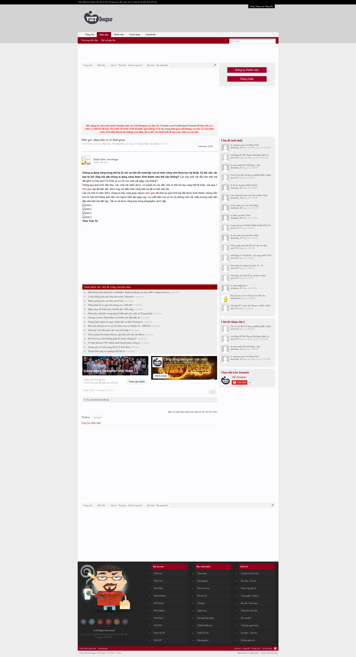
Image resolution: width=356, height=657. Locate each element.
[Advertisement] (178, 52)
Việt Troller (159, 603)
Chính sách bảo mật (269, 653)
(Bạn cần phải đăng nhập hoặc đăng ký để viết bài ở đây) (192, 412)
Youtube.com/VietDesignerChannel (178, 125)
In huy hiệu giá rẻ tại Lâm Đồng (244, 205)
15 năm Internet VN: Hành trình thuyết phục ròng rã (114, 342)
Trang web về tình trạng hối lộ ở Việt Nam (109, 347)
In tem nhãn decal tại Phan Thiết (244, 235)
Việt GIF (157, 640)
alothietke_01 (236, 188)
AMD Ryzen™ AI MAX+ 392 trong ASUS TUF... (251, 255)
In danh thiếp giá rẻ (238, 285)
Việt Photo (158, 618)
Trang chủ (89, 34)
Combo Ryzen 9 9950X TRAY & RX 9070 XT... (251, 225)
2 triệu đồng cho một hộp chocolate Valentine (111, 296)
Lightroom (202, 610)
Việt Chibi (158, 588)
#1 (212, 392)
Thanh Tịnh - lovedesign (148, 144)
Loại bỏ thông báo (214, 125)
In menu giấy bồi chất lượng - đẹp (245, 165)
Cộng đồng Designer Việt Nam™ (100, 653)
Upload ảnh (150, 34)
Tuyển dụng (134, 34)
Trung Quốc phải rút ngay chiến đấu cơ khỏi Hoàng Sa (115, 321)
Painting (201, 603)
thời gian (87, 189)
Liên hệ (237, 648)
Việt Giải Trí (159, 633)
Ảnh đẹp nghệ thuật (249, 625)
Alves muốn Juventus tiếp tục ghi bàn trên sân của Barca (116, 334)
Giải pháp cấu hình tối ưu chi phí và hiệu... (248, 275)
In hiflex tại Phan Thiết (240, 215)
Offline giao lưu (248, 640)
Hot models (246, 618)
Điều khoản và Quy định (248, 653)
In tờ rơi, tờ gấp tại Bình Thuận (243, 185)
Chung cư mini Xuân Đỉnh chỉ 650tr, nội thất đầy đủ (114, 317)
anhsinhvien (235, 298)
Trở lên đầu (267, 648)
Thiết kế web (203, 633)
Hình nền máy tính (249, 610)
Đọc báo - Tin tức (248, 581)
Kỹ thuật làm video (205, 618)
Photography (203, 640)
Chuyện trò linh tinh (249, 573)
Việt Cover (158, 581)
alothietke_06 (236, 208)
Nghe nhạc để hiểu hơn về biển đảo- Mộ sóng (111, 309)
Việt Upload (159, 610)
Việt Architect (160, 595)
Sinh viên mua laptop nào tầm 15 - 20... (247, 265)
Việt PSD (158, 625)
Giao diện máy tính (88, 648)
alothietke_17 (236, 238)
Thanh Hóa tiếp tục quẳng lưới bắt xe (106, 351)
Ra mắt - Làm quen (249, 603)
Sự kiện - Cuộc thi (249, 633)
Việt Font (158, 573)
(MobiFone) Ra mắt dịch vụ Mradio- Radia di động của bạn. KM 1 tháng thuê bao (129, 292)
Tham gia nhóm (137, 381)
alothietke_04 (236, 218)
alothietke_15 (236, 168)
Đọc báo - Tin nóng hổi (113, 144)
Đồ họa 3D (202, 595)
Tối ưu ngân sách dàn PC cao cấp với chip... (249, 245)
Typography (202, 581)
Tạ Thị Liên (88, 400)
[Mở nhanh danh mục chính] (215, 65)
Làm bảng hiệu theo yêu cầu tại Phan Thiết (248, 195)
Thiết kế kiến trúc (204, 625)
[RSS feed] (117, 624)
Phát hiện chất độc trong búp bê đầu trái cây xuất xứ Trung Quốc (120, 313)
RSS (275, 648)
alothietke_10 (236, 147)
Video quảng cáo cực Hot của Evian (106, 300)
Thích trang (161, 376)
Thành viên (119, 34)
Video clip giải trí (248, 588)
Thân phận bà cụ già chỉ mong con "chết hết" (110, 305)
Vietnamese (103, 648)
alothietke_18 (236, 198)
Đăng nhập (246, 78)
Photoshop (202, 573)
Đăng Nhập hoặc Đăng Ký (261, 6)
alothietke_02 (236, 288)
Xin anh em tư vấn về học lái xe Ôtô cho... (248, 295)
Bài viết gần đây (108, 40)
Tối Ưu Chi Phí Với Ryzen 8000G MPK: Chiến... (251, 175)
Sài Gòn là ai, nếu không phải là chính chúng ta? (112, 338)
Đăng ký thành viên (247, 70)
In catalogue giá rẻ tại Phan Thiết (244, 145)
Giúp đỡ (246, 648)
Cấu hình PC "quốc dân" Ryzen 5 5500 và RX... (250, 305)
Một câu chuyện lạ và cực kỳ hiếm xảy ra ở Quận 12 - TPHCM (119, 326)
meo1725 (234, 157)
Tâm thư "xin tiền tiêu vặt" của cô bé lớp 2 (109, 330)
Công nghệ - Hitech (249, 595)
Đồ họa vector (203, 588)
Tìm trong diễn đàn (89, 40)
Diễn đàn (104, 34)
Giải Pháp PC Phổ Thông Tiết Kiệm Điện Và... (250, 155)
